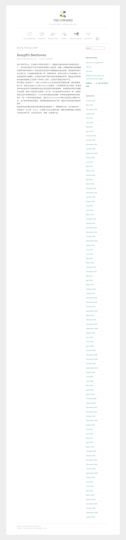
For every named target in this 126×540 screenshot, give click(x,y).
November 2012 (91, 232)
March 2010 (90, 315)
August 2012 (90, 245)
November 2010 (91, 302)
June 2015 (89, 162)
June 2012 (89, 254)
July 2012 (89, 250)
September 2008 (92, 368)
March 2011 (90, 285)
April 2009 (89, 346)
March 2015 (90, 171)
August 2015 (90, 158)
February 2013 (91, 219)
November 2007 (91, 412)
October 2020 (90, 101)
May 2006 (89, 491)
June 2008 (89, 381)
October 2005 (90, 508)
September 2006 (92, 473)
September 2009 (92, 328)
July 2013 (89, 206)
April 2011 (89, 280)
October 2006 (91, 469)
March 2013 (90, 215)
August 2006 (90, 477)
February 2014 (91, 188)
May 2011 (89, 276)
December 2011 (91, 271)
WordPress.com (41, 528)
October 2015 (90, 149)
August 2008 (90, 372)
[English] (98, 38)
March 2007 (90, 447)
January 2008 (91, 403)
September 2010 (92, 311)
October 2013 (90, 197)
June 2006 (89, 486)
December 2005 (91, 504)
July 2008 (89, 377)
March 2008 (90, 394)
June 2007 (89, 434)
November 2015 (91, 144)
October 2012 (90, 236)
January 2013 (90, 223)
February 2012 (91, 267)
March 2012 (90, 263)
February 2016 (91, 136)
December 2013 (91, 193)
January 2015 (90, 175)
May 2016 (89, 127)
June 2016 (89, 122)
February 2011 (91, 289)
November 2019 (91, 109)
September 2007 (92, 420)
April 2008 (89, 390)
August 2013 (90, 201)
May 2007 (89, 438)
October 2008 (91, 363)
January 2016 (90, 140)
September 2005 (92, 513)
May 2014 (89, 179)
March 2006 (90, 495)
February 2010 (91, 320)
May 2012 (89, 258)
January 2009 (91, 350)
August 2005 (90, 517)
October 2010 (90, 307)
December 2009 (91, 324)
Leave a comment (46, 59)
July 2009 (89, 337)
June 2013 (89, 210)
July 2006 (89, 482)
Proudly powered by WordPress (29, 526)
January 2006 (91, 499)
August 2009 (90, 333)
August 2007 (90, 425)
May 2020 (89, 105)
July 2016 (89, 118)
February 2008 (91, 399)
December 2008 (91, 355)
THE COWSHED (63, 20)
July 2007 (89, 429)
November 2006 (92, 464)
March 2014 (90, 184)
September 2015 (91, 153)
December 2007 (91, 407)
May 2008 (89, 385)
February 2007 (91, 451)
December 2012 (91, 228)
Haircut (88, 67)
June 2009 (89, 342)
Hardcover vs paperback (94, 62)
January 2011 (90, 293)
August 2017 (90, 114)
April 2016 (89, 131)
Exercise (89, 71)
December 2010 (91, 298)
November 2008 (92, 359)
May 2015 (89, 166)
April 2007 (89, 442)
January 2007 (90, 456)
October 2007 (90, 416)
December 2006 (91, 460)
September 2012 (91, 241)
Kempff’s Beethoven (31, 55)
